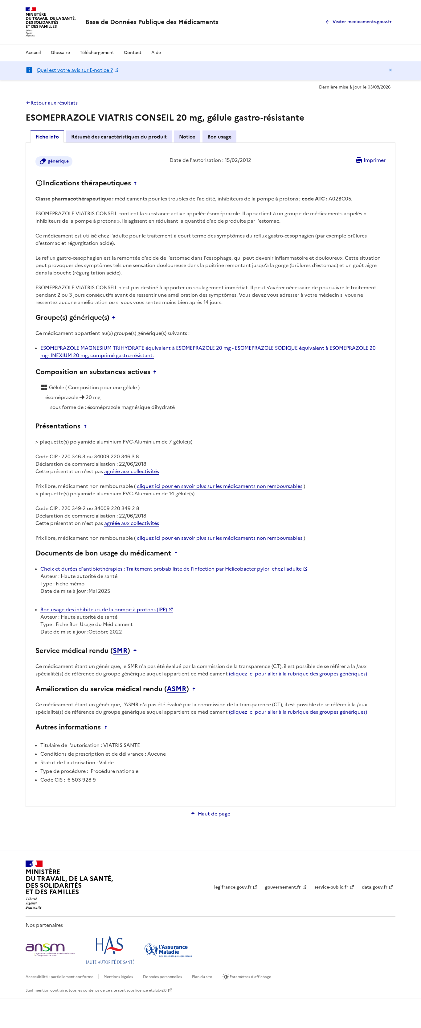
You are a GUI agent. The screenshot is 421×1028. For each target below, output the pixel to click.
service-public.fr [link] (331, 887)
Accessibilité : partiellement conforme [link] (59, 977)
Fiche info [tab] (47, 136)
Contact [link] (132, 52)
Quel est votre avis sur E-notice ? (75, 70)
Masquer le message (390, 70)
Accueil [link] (33, 52)
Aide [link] (156, 52)
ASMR (176, 689)
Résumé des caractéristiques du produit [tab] (119, 136)
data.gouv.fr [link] (374, 887)
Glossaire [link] (60, 52)
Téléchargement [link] (97, 52)
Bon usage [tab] (219, 136)
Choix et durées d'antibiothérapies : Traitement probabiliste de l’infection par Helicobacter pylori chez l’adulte (171, 568)
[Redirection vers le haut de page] (136, 183)
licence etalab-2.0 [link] (150, 990)
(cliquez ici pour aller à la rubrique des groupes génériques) (298, 673)
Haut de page (214, 813)
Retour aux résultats (54, 102)
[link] (152, 22)
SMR (120, 650)
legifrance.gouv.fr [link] (232, 887)
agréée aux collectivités (131, 471)
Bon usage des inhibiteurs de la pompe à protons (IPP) (103, 609)
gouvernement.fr (283, 887)
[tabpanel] (210, 474)
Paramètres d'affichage (250, 977)
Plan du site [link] (202, 977)
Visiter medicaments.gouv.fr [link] (362, 22)
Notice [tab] (187, 136)
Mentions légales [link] (118, 977)
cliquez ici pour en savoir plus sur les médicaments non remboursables (219, 486)
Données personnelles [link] (162, 977)
